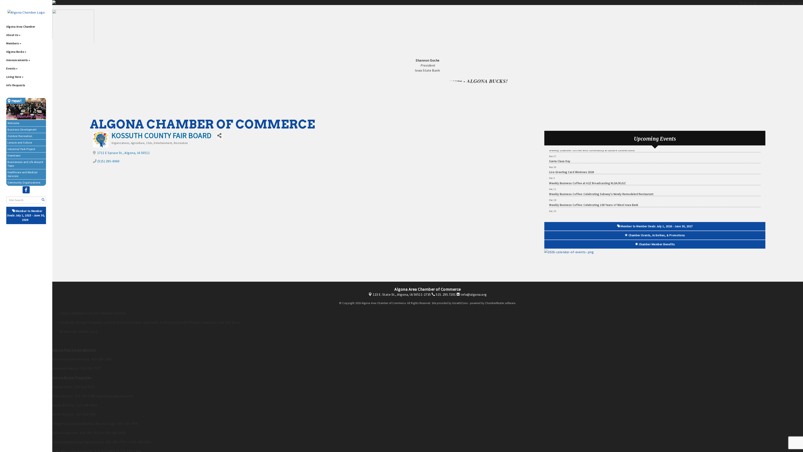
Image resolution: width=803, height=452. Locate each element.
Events (10, 68)
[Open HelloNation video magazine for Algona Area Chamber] (15, 101)
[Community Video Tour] (26, 109)
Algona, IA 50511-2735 (402, 294)
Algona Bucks (15, 52)
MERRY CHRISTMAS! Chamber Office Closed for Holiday (585, 204)
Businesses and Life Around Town (25, 164)
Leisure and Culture (20, 142)
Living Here (13, 77)
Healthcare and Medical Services (22, 174)
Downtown (14, 155)
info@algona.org (473, 294)
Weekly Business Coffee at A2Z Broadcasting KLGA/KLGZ (587, 171)
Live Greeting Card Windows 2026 (571, 160)
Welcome (13, 123)
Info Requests (15, 85)
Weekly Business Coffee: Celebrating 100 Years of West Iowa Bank (593, 193)
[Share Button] (219, 135)
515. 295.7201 (445, 294)
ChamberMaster (494, 303)
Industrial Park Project (21, 149)
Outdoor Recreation (20, 136)
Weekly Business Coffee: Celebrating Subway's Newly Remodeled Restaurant (601, 182)
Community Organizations (24, 182)
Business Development (22, 129)
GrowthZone (460, 303)
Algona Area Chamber (20, 26)
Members (12, 43)
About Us (12, 35)
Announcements (17, 60)
